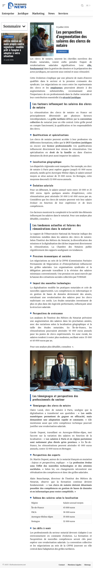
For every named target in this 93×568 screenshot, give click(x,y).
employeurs (56, 87)
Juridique (9, 36)
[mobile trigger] (4, 5)
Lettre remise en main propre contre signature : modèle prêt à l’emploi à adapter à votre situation (14, 48)
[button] (24, 26)
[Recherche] (82, 5)
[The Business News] (17, 5)
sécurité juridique (71, 97)
